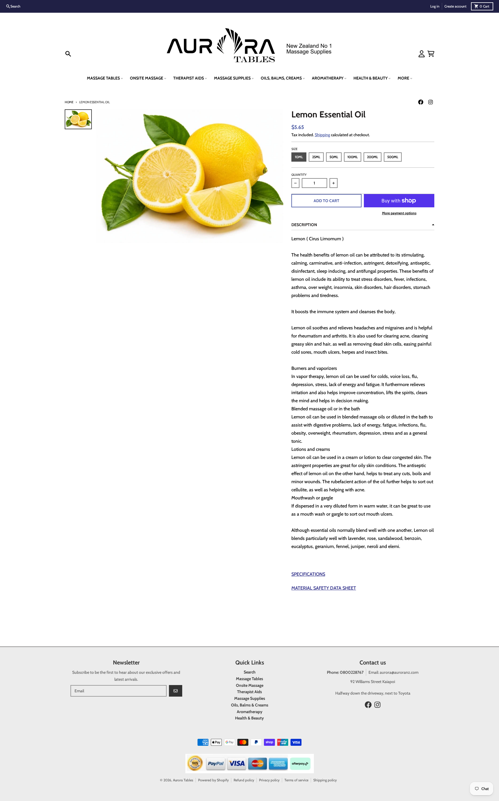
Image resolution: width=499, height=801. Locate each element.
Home (69, 102)
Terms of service (296, 780)
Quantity (299, 175)
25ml (316, 157)
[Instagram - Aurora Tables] (430, 102)
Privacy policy (269, 780)
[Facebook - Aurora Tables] (420, 102)
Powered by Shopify (213, 780)
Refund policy (244, 780)
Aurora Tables (183, 780)
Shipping (322, 134)
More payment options (399, 213)
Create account (455, 6)
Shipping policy (325, 780)
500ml (392, 157)
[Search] (68, 53)
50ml (333, 157)
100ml (352, 157)
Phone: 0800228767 (345, 672)
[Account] (421, 53)
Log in (435, 6)
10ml (299, 157)
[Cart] (430, 53)
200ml (372, 157)
